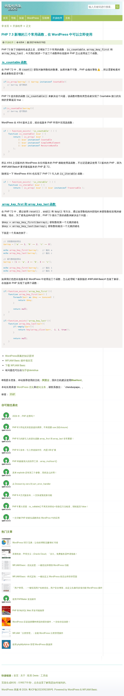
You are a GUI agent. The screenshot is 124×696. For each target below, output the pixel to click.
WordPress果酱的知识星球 (19, 355)
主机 (67, 18)
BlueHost (76, 380)
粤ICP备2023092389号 (40, 689)
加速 (21, 18)
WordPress (33, 18)
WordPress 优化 (25, 387)
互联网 (45, 18)
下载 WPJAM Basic (15, 365)
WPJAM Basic (89, 689)
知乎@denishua (30, 370)
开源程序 (57, 18)
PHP (12, 394)
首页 (5, 18)
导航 (13, 18)
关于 (22, 675)
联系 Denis (33, 675)
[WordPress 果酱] (13, 10)
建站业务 (41, 387)
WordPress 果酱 (10, 689)
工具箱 (44, 675)
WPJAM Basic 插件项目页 (19, 360)
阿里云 (45, 380)
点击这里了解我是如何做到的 (49, 682)
